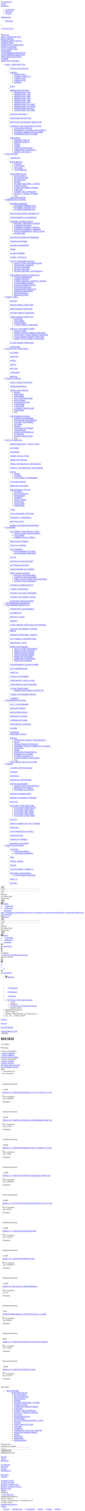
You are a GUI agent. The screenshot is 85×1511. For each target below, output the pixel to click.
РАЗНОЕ (17, 1422)
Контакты (9, 11)
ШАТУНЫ (18, 1436)
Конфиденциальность (9, 1504)
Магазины (9, 21)
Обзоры (4, 1490)
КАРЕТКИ (18, 1409)
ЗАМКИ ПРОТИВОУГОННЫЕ (26, 1407)
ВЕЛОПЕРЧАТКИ (21, 1397)
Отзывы (8, 13)
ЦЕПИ (16, 1434)
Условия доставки (7, 1483)
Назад (13, 1002)
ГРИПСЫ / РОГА (20, 1405)
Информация (6, 1471)
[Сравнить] (4, 1106)
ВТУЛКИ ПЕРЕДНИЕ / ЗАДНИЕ (27, 1403)
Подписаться (6, 1451)
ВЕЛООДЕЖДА (20, 1395)
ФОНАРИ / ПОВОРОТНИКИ (25, 1432)
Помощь (4, 1477)
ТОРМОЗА (18, 1428)
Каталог (4, 1457)
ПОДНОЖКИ (19, 1418)
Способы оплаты (7, 1481)
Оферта (4, 1506)
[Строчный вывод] (6, 1077)
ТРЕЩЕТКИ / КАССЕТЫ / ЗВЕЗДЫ (28, 1430)
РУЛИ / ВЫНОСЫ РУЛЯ (23, 1424)
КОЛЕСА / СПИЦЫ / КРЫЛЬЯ (26, 1413)
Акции (3, 1459)
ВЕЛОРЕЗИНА (20, 1399)
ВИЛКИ (17, 1401)
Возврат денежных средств (11, 1486)
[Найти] (3, 900)
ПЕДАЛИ (18, 1415)
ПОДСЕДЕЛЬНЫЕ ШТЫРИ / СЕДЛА (28, 1420)
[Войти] (2, 962)
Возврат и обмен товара (10, 1485)
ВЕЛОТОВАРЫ (13, 1391)
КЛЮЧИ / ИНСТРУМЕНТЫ (25, 1411)
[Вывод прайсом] (9, 1077)
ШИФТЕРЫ (18, 1438)
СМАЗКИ (18, 1426)
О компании (10, 9)
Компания (5, 1461)
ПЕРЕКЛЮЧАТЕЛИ (22, 1417)
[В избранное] (4, 1104)
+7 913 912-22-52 (7, 28)
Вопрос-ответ (6, 1488)
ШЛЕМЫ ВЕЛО (20, 1440)
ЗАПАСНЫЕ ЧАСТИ (19, 1393)
